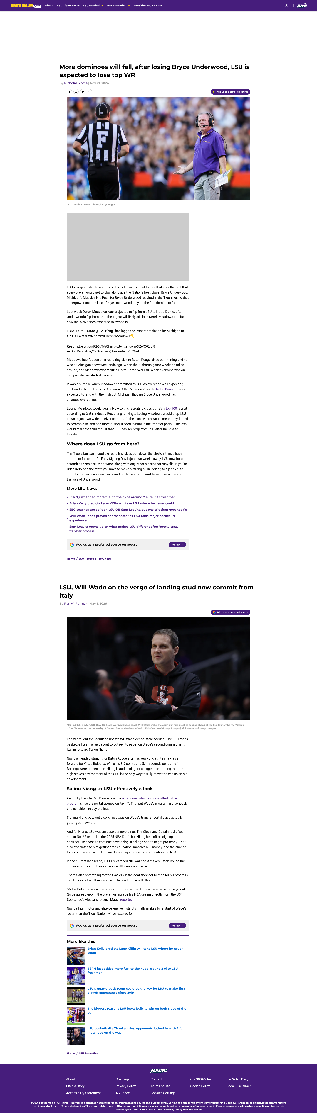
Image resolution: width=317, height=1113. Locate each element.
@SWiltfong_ (105, 331)
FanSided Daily (237, 1079)
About (49, 5)
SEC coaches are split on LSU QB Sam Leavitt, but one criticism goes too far (128, 509)
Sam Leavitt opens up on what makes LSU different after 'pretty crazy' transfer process (124, 529)
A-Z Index (123, 1093)
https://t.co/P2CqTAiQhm (94, 346)
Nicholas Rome (76, 83)
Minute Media (47, 1102)
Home (71, 558)
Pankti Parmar (75, 603)
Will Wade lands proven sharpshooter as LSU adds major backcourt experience (122, 518)
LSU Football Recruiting (95, 558)
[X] (286, 5)
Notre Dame (165, 389)
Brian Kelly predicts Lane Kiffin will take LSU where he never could (121, 503)
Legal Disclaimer (239, 1086)
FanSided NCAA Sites (148, 5)
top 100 (171, 408)
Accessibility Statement (83, 1093)
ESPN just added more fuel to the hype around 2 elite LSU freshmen (122, 497)
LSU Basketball (89, 1053)
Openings (123, 1079)
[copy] (89, 91)
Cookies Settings (163, 1093)
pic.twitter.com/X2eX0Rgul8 (134, 346)
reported (126, 899)
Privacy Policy (126, 1086)
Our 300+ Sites (201, 1079)
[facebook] (294, 5)
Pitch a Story (75, 1086)
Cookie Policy (200, 1086)
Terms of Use (160, 1086)
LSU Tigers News (68, 5)
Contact (156, 1079)
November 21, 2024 (125, 351)
